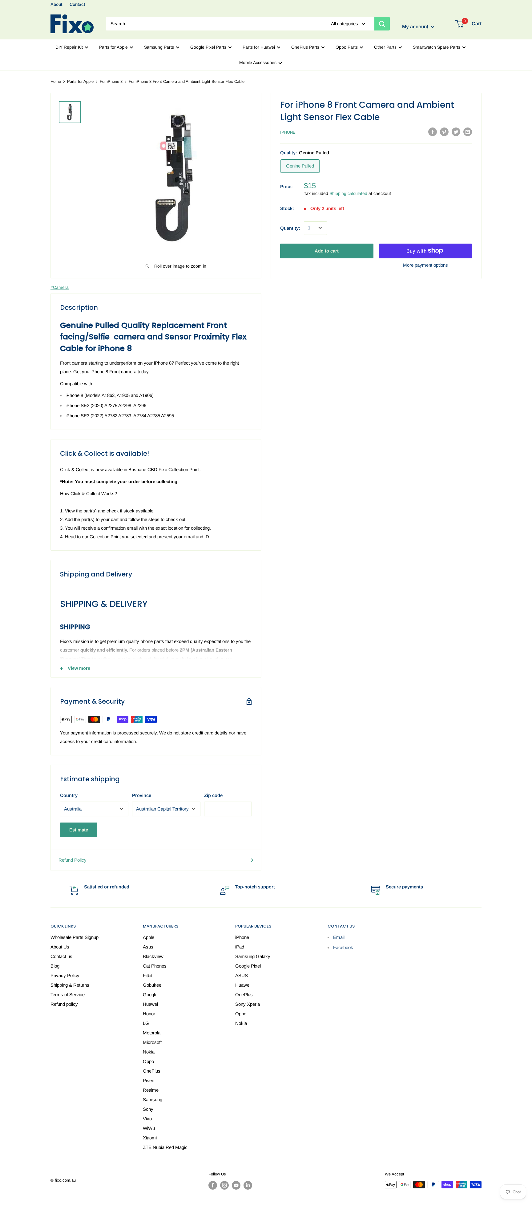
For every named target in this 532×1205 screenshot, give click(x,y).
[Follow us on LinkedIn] (248, 1185)
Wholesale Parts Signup (74, 937)
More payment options (425, 264)
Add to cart (327, 250)
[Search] (382, 23)
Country (69, 795)
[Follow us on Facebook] (212, 1185)
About (56, 4)
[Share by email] (467, 131)
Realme (151, 1090)
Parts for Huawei (259, 47)
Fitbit (147, 975)
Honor (149, 1013)
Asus (148, 946)
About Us (59, 946)
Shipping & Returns (69, 985)
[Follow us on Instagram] (224, 1185)
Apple (148, 937)
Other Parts (385, 47)
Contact (77, 4)
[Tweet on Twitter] (456, 131)
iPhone (288, 132)
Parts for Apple (113, 47)
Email (339, 937)
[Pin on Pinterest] (444, 131)
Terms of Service (67, 994)
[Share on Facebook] (432, 131)
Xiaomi (150, 1137)
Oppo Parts (347, 47)
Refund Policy (72, 860)
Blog (54, 965)
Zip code (213, 795)
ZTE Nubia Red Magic (165, 1147)
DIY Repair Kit (69, 47)
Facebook (343, 947)
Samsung (152, 1099)
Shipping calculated (348, 193)
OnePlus (151, 1071)
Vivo (147, 1118)
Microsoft (152, 1042)
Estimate (78, 829)
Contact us (61, 956)
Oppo (148, 1061)
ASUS (241, 975)
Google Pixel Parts (208, 47)
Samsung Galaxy (252, 956)
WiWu (149, 1128)
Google (150, 994)
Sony (148, 1109)
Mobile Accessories (257, 62)
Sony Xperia (247, 1004)
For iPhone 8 (111, 81)
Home (55, 81)
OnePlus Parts (305, 47)
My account (415, 27)
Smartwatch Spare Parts (436, 47)
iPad (239, 946)
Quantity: (290, 227)
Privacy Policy (64, 975)
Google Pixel (248, 965)
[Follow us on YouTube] (236, 1185)
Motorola (151, 1032)
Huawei (150, 1004)
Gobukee (152, 985)
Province (141, 795)
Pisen (148, 1080)
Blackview (153, 956)
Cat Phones (155, 965)
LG (146, 1023)
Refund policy (64, 1004)
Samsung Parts (159, 47)
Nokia (149, 1051)
